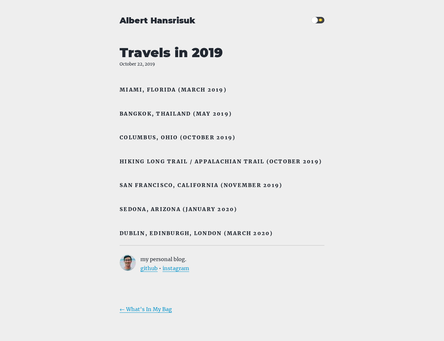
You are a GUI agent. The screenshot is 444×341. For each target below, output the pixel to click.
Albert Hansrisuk (157, 20)
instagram (176, 268)
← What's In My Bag (146, 309)
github (149, 268)
